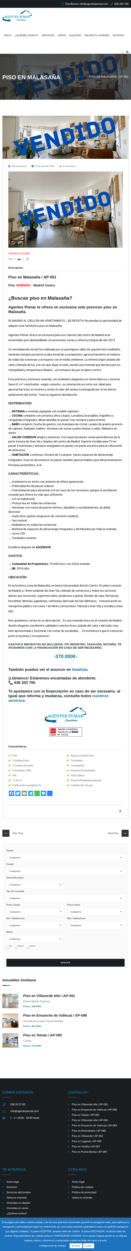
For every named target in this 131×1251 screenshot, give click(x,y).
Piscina (21, 946)
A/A (10, 946)
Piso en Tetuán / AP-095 (42, 1035)
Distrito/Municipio (15, 877)
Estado (9, 850)
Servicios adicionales (18, 1192)
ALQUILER (75, 35)
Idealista (79, 669)
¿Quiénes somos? (26, 35)
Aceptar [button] (88, 1246)
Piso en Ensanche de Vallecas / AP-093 (94, 1125)
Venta (62, 35)
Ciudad (10, 864)
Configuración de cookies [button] (52, 1245)
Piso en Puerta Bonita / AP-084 (89, 1151)
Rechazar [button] (76, 1246)
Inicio (8, 35)
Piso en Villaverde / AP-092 (87, 1136)
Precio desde (13, 904)
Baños (9, 932)
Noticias (118, 35)
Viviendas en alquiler (18, 1203)
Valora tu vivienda (96, 35)
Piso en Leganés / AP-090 (86, 1141)
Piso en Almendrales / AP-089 (89, 1130)
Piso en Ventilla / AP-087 (86, 1146)
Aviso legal (12, 1181)
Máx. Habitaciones (76, 918)
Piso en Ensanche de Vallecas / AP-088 (55, 1015)
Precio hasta (73, 904)
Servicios (48, 35)
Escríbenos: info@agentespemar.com (87, 4)
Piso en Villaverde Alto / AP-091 (49, 996)
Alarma (32, 946)
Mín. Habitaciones (15, 918)
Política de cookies (82, 1187)
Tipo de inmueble (15, 891)
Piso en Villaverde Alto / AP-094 (90, 1120)
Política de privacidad (84, 1192)
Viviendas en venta (17, 1208)
